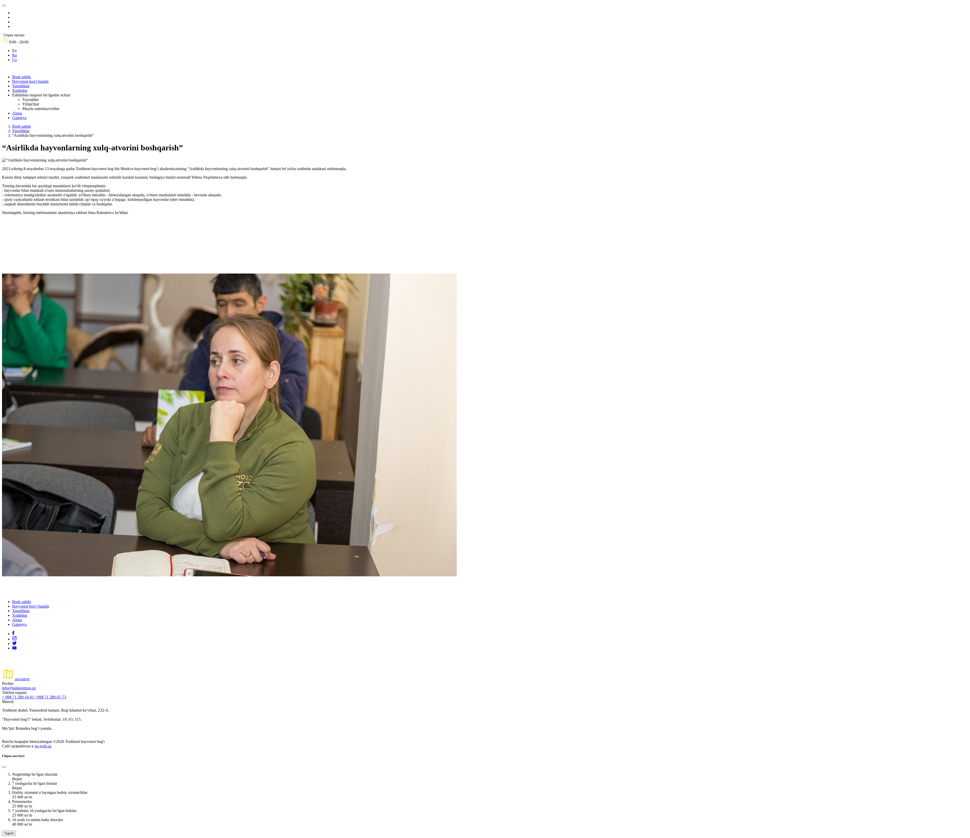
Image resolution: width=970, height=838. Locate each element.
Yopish (9, 833)
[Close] (4, 767)
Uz (14, 60)
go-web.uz (43, 746)
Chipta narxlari (14, 35)
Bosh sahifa (21, 77)
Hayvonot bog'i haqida (30, 81)
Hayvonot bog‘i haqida (30, 606)
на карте (22, 679)
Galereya (19, 118)
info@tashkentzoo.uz (19, 688)
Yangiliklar (21, 86)
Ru (14, 55)
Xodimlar (19, 90)
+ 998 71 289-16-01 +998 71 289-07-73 (34, 697)
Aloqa (17, 113)
